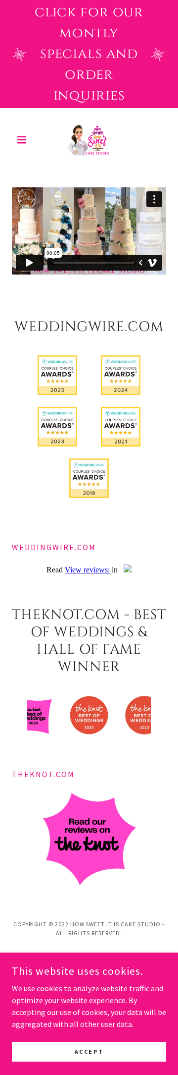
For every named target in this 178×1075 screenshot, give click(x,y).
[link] (89, 140)
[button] (23, 140)
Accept (89, 1051)
